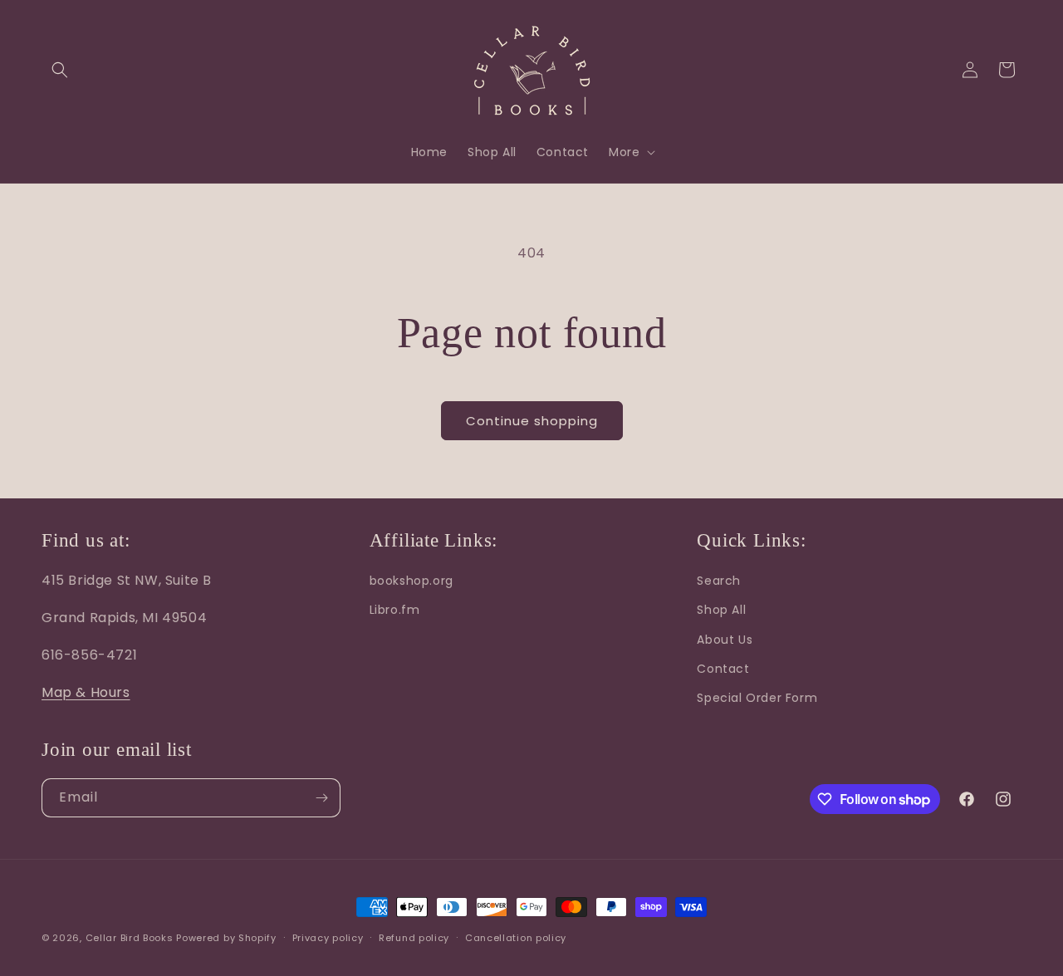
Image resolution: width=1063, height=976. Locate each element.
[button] (60, 69)
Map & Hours (86, 692)
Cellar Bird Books (130, 937)
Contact (723, 668)
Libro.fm (395, 609)
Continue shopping (532, 420)
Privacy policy (328, 937)
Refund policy (414, 937)
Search (719, 580)
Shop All (721, 609)
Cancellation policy (515, 937)
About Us (724, 639)
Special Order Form (757, 697)
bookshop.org (411, 580)
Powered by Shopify (226, 937)
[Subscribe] (321, 797)
